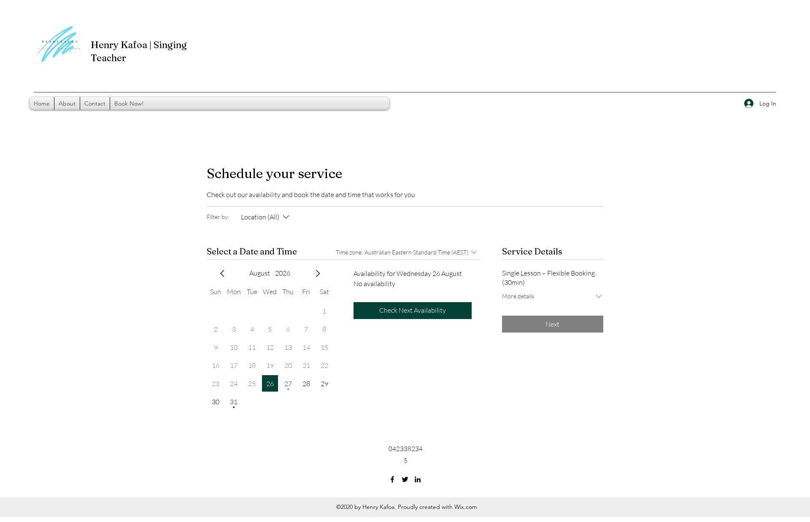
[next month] (318, 273)
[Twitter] (405, 479)
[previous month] (222, 273)
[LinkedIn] (417, 479)
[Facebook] (392, 479)
